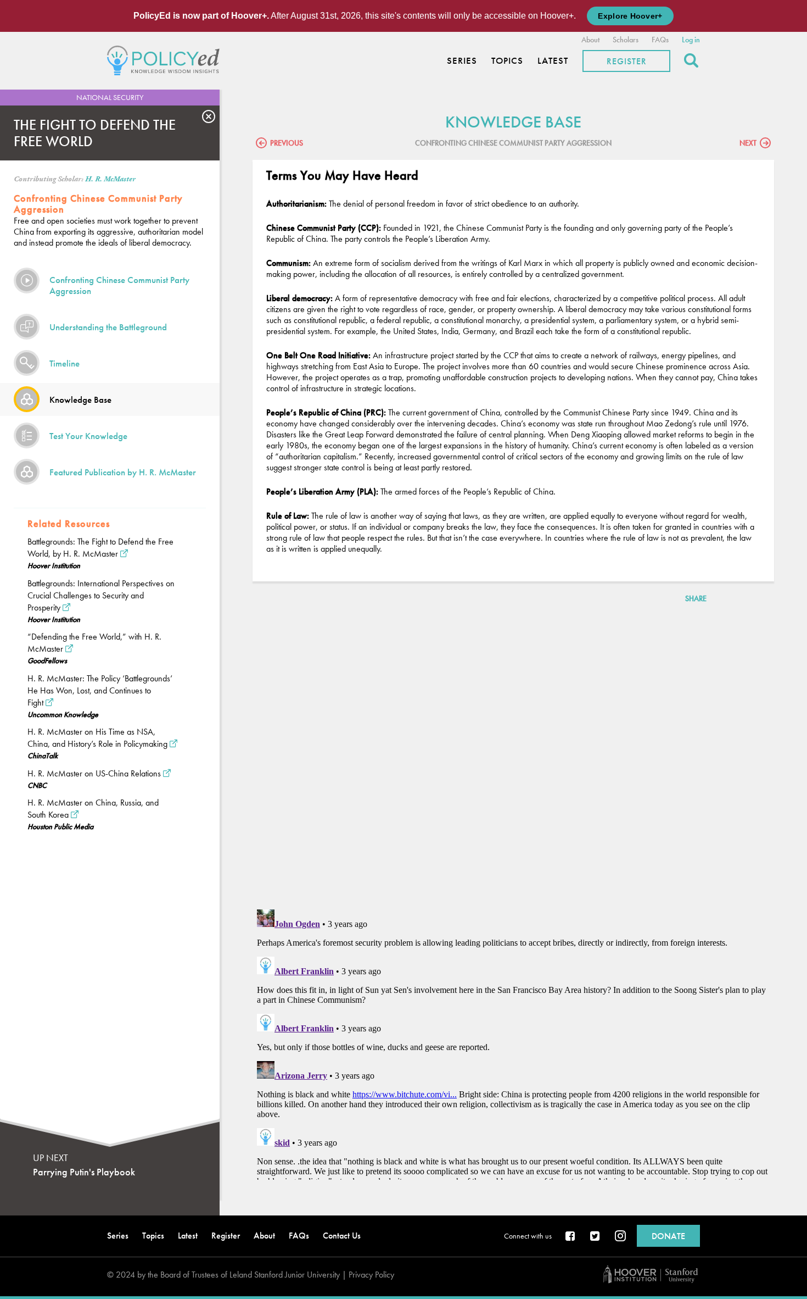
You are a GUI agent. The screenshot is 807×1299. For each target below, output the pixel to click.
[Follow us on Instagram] (620, 1237)
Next (747, 143)
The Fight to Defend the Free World (95, 133)
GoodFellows (47, 660)
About (590, 40)
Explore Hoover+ (630, 16)
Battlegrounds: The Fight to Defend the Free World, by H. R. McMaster (100, 547)
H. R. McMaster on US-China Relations (94, 773)
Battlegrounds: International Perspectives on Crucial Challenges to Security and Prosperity (101, 595)
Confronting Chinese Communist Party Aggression (119, 285)
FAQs (660, 40)
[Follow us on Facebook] (570, 1237)
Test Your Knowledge (88, 435)
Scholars (625, 40)
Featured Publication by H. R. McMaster (122, 472)
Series (462, 60)
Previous (286, 143)
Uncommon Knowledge (62, 714)
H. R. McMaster (110, 179)
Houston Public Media (60, 826)
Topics (507, 60)
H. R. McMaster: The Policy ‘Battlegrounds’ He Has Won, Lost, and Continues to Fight (99, 690)
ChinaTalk (42, 755)
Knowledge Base (80, 399)
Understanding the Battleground (108, 326)
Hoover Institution (53, 565)
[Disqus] (513, 758)
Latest (552, 60)
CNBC (37, 785)
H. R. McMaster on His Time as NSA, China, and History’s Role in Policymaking (97, 738)
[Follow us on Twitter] (595, 1237)
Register (627, 61)
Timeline (64, 363)
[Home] (166, 59)
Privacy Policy (371, 1274)
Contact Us (342, 1235)
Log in (691, 40)
